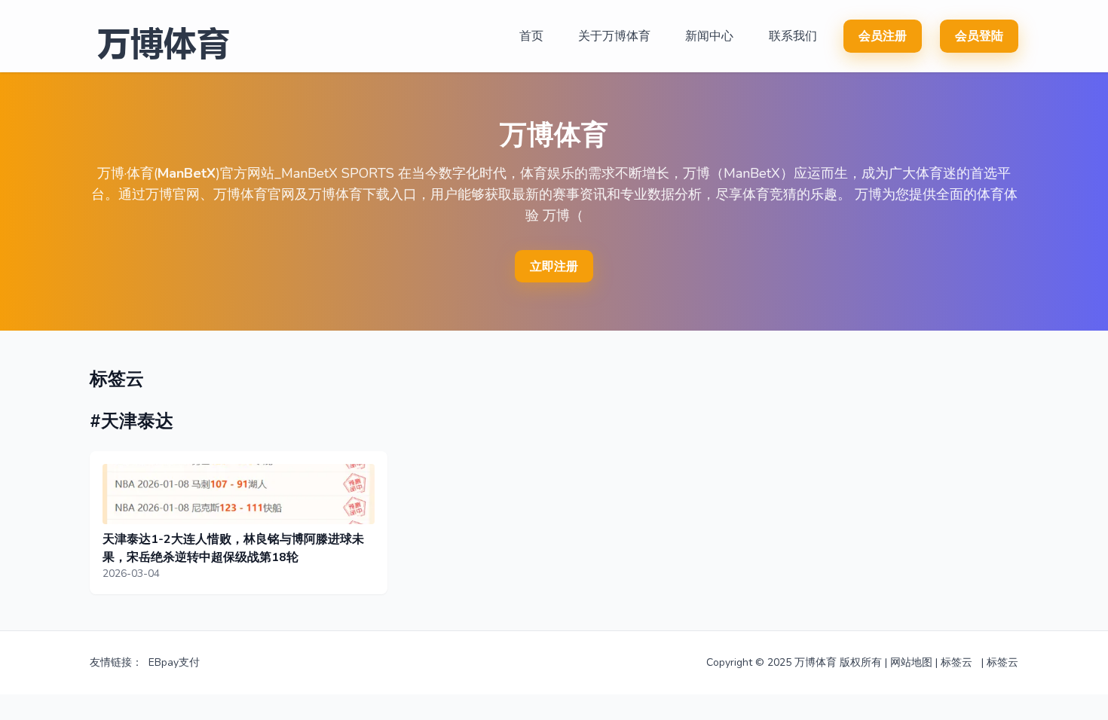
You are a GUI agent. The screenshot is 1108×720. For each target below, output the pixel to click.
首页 (531, 36)
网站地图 (911, 662)
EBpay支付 (174, 662)
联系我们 (793, 36)
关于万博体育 (614, 36)
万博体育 (815, 662)
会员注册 (883, 36)
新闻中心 (709, 36)
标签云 (956, 662)
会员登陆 (979, 36)
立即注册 (554, 266)
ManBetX (187, 173)
